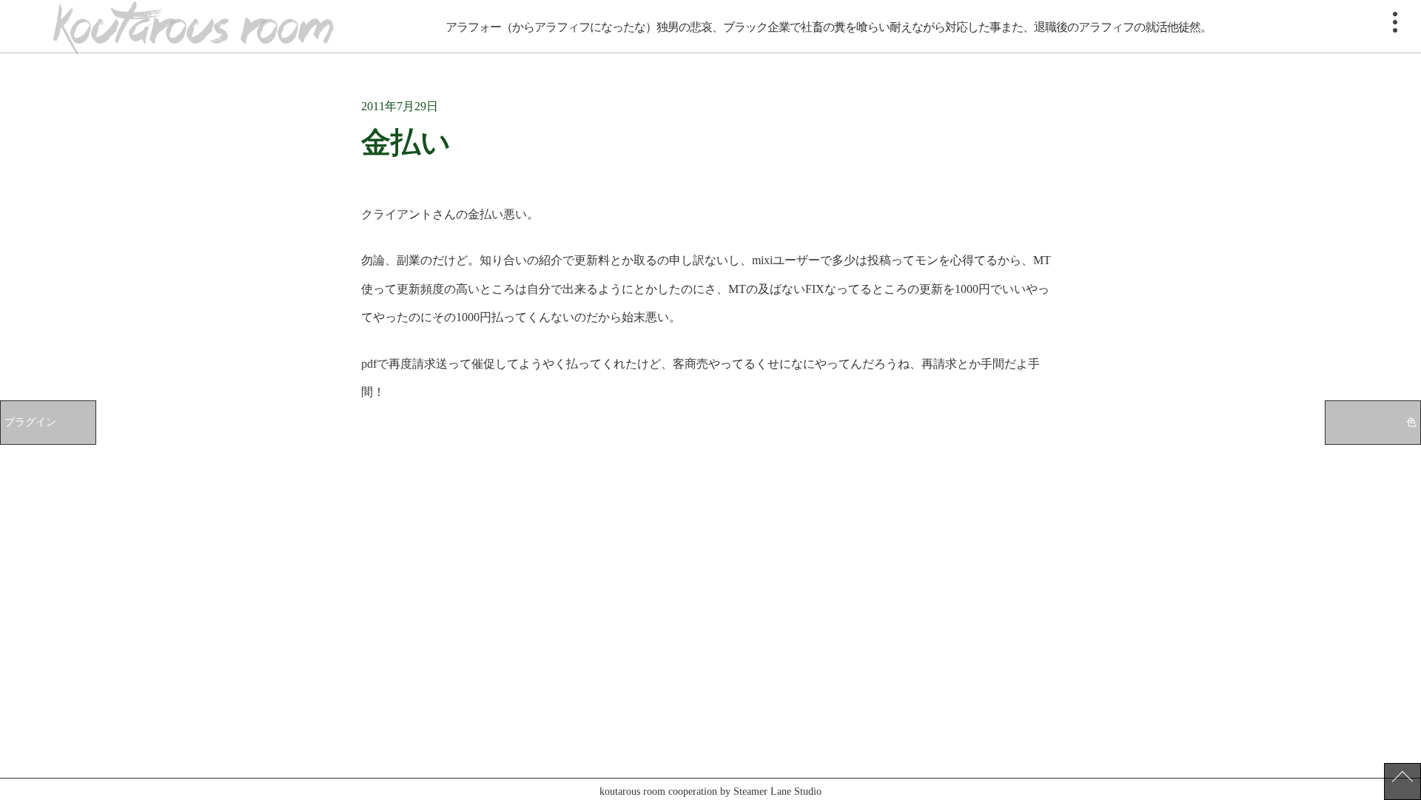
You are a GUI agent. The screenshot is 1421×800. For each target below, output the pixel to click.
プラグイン (30, 422)
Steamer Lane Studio (777, 791)
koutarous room (193, 27)
